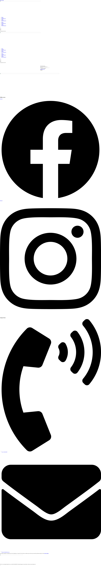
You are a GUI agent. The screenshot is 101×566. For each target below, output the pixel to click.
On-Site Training (4, 18)
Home (2, 17)
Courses (3, 22)
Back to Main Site (4, 20)
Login (2, 19)
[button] (0, 29)
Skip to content (2, 0)
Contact (3, 51)
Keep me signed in (43, 68)
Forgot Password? (42, 69)
